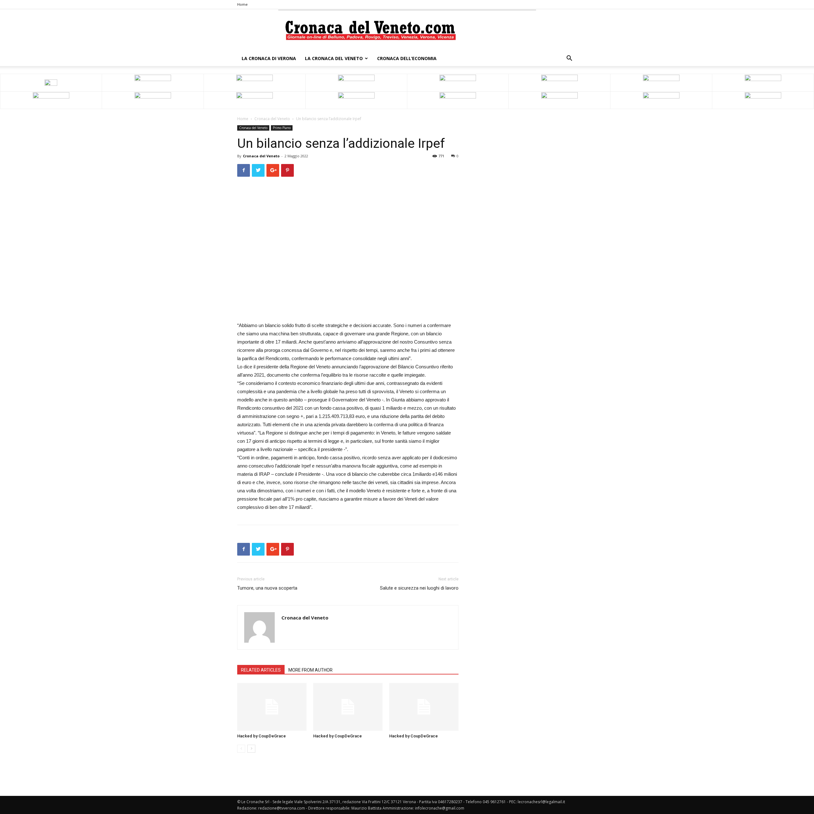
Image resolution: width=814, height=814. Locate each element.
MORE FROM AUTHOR (310, 670)
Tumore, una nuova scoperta (267, 588)
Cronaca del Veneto (272, 118)
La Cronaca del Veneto (334, 58)
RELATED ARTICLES (261, 670)
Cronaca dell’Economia (407, 58)
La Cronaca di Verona (269, 58)
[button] (569, 59)
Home (242, 4)
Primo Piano (282, 128)
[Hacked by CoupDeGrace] (272, 707)
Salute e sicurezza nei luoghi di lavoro (419, 588)
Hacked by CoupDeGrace (261, 736)
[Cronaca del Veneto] (407, 30)
